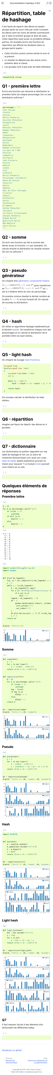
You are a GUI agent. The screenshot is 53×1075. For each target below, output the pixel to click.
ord (27, 245)
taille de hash (8, 460)
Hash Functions (32, 360)
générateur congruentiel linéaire (33, 280)
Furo (40, 1072)
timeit (38, 464)
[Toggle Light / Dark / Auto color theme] (47, 3)
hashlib (15, 329)
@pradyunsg (32, 1072)
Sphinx (21, 1072)
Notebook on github (12, 1050)
